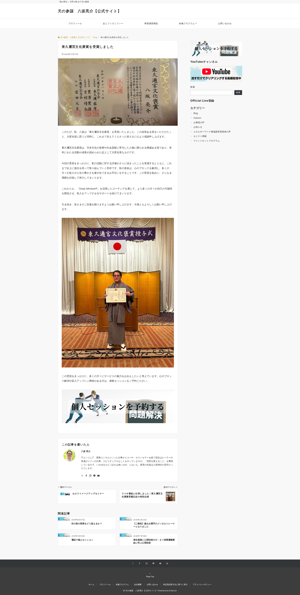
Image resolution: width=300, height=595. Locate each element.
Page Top (150, 576)
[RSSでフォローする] (167, 563)
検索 (192, 87)
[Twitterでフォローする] (82, 475)
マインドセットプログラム (206, 140)
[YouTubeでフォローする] (98, 475)
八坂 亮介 (86, 451)
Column (197, 117)
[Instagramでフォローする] (90, 475)
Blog (195, 113)
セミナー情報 (200, 136)
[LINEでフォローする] (94, 475)
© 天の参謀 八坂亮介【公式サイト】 (140, 591)
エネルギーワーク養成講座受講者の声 (212, 131)
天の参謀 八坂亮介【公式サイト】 (89, 11)
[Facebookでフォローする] (86, 475)
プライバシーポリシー (202, 584)
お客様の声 (198, 122)
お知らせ (197, 127)
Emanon (173, 591)
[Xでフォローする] (133, 563)
